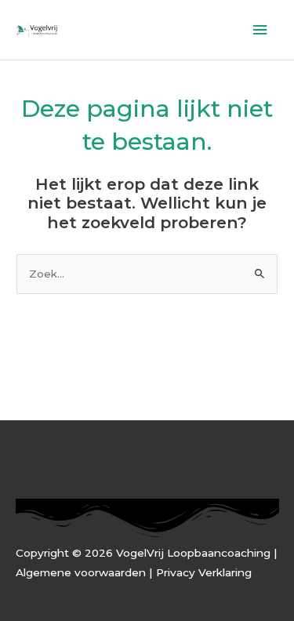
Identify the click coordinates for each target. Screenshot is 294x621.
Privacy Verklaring (204, 572)
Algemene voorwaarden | (86, 572)
